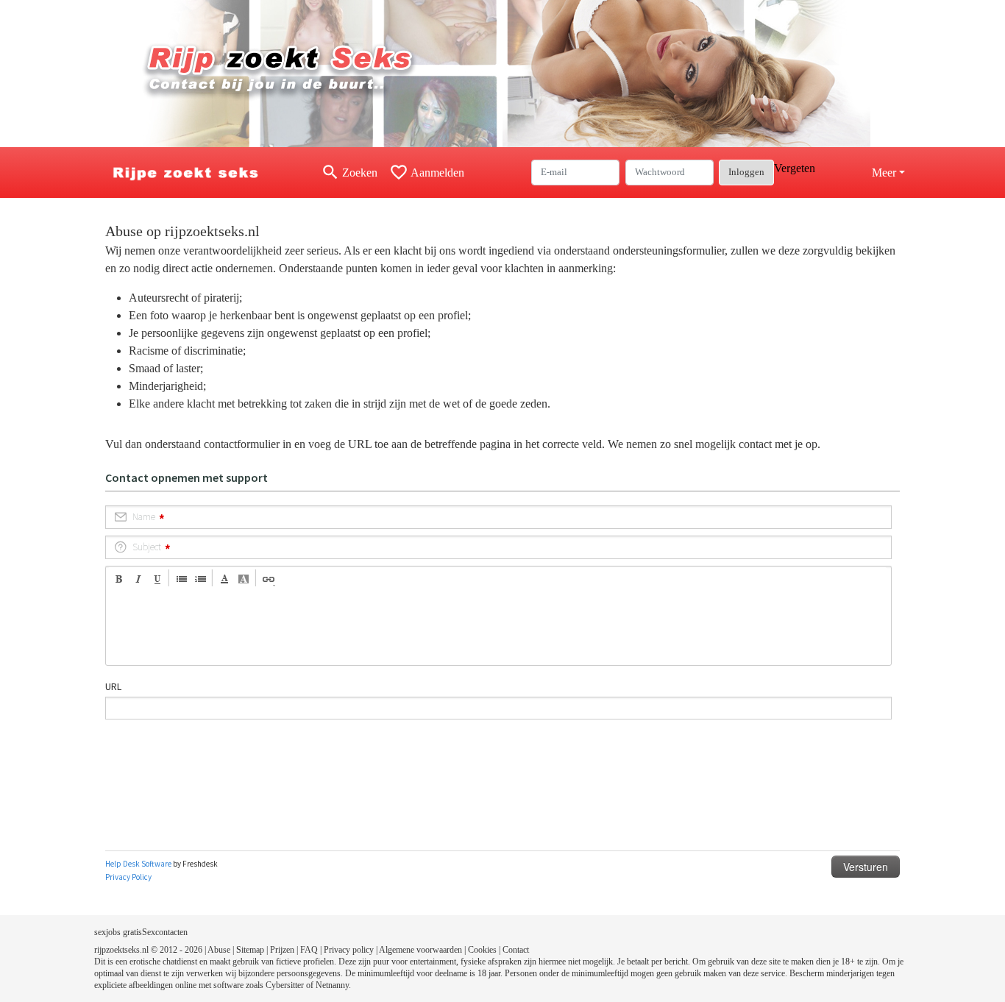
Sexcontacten (165, 932)
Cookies (482, 950)
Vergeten (794, 168)
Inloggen (746, 171)
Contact (515, 950)
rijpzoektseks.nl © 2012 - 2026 (148, 950)
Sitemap (250, 950)
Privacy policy (349, 950)
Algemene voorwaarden (420, 950)
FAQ (309, 950)
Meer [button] (884, 172)
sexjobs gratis (118, 932)
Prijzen (282, 950)
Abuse (218, 950)
